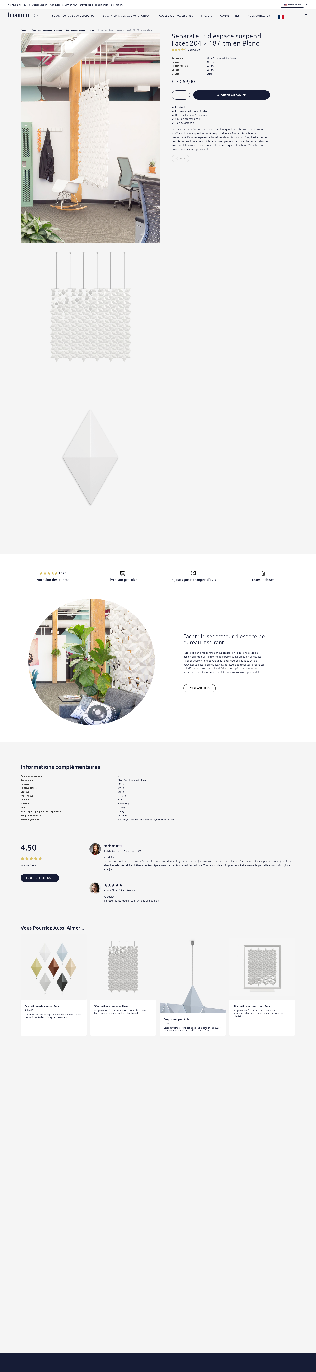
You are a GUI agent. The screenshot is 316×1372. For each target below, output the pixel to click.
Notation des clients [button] (52, 580)
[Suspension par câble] (193, 973)
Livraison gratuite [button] (122, 580)
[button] (199, 688)
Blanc (120, 799)
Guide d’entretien (147, 819)
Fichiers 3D (132, 819)
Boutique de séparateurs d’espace (46, 29)
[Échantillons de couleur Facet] (54, 967)
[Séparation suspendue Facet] (123, 967)
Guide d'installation (165, 819)
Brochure (122, 819)
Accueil (24, 29)
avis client (193, 49)
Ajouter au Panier (231, 95)
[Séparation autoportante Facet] (262, 967)
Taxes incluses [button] (263, 580)
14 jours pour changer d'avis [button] (193, 580)
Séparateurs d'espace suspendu (80, 29)
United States (294, 4)
